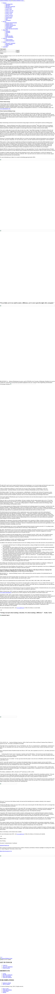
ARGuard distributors (8, 966)
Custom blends (8, 17)
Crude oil (5, 38)
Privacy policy (6, 988)
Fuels (6, 19)
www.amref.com (20, 607)
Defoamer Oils (8, 7)
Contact (4, 42)
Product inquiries (9, 44)
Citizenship (7, 32)
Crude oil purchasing (9, 40)
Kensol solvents (9, 15)
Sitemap (4, 992)
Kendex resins (8, 13)
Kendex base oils (9, 10)
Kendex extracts (9, 12)
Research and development (11, 22)
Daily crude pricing (7, 976)
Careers (7, 45)
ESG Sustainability (9, 37)
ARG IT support (6, 984)
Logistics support (9, 26)
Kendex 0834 (8, 9)
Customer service (9, 23)
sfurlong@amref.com (4, 845)
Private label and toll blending (11, 28)
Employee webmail (7, 982)
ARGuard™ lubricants (10, 6)
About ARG (5, 29)
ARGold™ (7, 5)
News (6, 33)
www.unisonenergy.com (5, 108)
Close (2, 53)
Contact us (5, 965)
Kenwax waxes (9, 16)
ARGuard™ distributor (10, 43)
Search (1, 50)
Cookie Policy (6, 991)
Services (4, 21)
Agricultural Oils (8, 4)
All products (8, 20)
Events (6, 34)
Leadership (7, 31)
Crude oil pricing (9, 39)
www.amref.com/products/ (5, 592)
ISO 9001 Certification (7, 974)
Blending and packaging (10, 25)
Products (4, 2)
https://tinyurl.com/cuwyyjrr (6, 851)
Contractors (5, 46)
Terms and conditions (7, 977)
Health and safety (9, 35)
